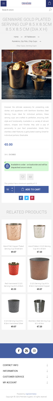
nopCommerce (31, 394)
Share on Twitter (26, 198)
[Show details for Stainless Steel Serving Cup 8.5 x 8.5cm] (39, 306)
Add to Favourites (23, 177)
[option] (26, 74)
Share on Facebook (21, 198)
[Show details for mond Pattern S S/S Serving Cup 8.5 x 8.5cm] (39, 231)
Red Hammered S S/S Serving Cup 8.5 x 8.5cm (13, 284)
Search (50, 10)
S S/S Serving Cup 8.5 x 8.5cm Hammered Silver (13, 322)
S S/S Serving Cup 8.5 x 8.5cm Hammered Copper (39, 284)
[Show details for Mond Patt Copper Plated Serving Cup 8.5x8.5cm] (14, 231)
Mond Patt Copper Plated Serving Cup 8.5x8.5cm (13, 247)
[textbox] (23, 10)
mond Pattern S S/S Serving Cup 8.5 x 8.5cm (39, 247)
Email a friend (30, 177)
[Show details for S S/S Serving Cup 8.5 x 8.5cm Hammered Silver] (14, 306)
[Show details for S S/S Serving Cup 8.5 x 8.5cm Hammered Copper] (39, 269)
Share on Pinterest (32, 198)
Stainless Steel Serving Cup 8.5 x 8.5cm (39, 322)
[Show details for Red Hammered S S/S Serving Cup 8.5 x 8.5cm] (14, 269)
